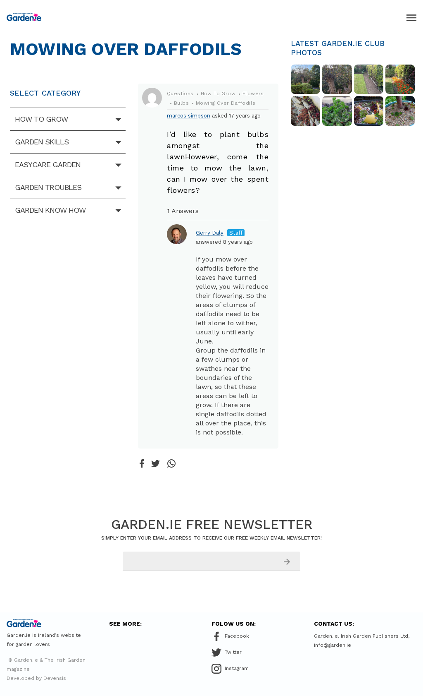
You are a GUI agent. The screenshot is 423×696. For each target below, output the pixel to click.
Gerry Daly (209, 233)
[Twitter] (156, 464)
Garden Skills (42, 141)
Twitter (233, 652)
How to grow (41, 119)
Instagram (237, 668)
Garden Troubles (48, 187)
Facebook (237, 636)
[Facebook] (141, 464)
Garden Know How (50, 210)
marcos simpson (188, 116)
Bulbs (181, 103)
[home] (24, 17)
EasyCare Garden (48, 164)
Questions (180, 93)
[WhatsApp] (171, 464)
